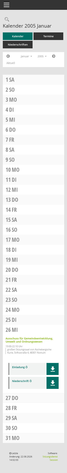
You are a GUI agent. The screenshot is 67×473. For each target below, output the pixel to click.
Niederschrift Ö (22, 381)
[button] (53, 369)
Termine (48, 36)
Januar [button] (25, 56)
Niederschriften (18, 44)
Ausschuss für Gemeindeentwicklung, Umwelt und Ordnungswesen (29, 340)
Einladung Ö (20, 367)
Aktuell (11, 63)
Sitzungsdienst (50, 458)
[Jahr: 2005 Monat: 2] (53, 56)
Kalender (17, 36)
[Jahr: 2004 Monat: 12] (8, 56)
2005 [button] (41, 56)
